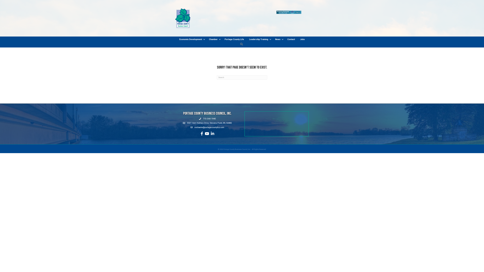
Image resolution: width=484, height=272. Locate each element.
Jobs (302, 39)
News (277, 39)
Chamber (213, 39)
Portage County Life (234, 39)
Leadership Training (258, 39)
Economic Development (190, 39)
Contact (291, 39)
